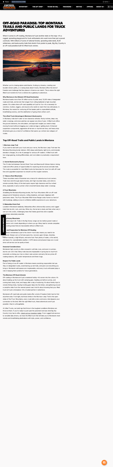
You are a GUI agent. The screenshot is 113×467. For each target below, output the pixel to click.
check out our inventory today (31, 313)
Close (3, 237)
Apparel (90, 7)
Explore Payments (3, 225)
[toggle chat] (104, 462)
